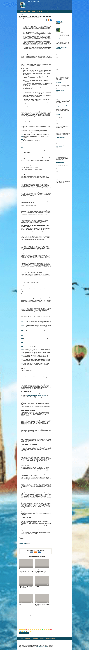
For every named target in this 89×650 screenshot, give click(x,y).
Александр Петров (22, 543)
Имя (20, 615)
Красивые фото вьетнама (60, 90)
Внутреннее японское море (60, 137)
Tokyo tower (58, 170)
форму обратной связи (28, 647)
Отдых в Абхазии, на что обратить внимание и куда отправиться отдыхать (64, 30)
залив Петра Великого (38, 178)
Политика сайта (35, 638)
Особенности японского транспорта (62, 154)
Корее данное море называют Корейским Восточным (36, 395)
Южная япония (58, 82)
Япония (46, 11)
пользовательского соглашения (42, 646)
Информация (62, 22)
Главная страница (23, 11)
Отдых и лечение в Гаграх (64, 21)
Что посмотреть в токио (60, 162)
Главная (21, 638)
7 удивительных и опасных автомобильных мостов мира (41, 569)
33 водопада (58, 114)
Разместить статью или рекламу (51, 638)
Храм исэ (37, 586)
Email (31, 615)
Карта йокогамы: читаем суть (61, 122)
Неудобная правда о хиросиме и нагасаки (42, 605)
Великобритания (35, 11)
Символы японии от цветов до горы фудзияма (25, 587)
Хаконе (20, 604)
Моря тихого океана (59, 130)
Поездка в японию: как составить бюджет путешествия (26, 569)
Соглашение (42, 638)
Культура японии (58, 74)
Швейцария (41, 11)
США (29, 11)
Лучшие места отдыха (34, 1)
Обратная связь (27, 638)
